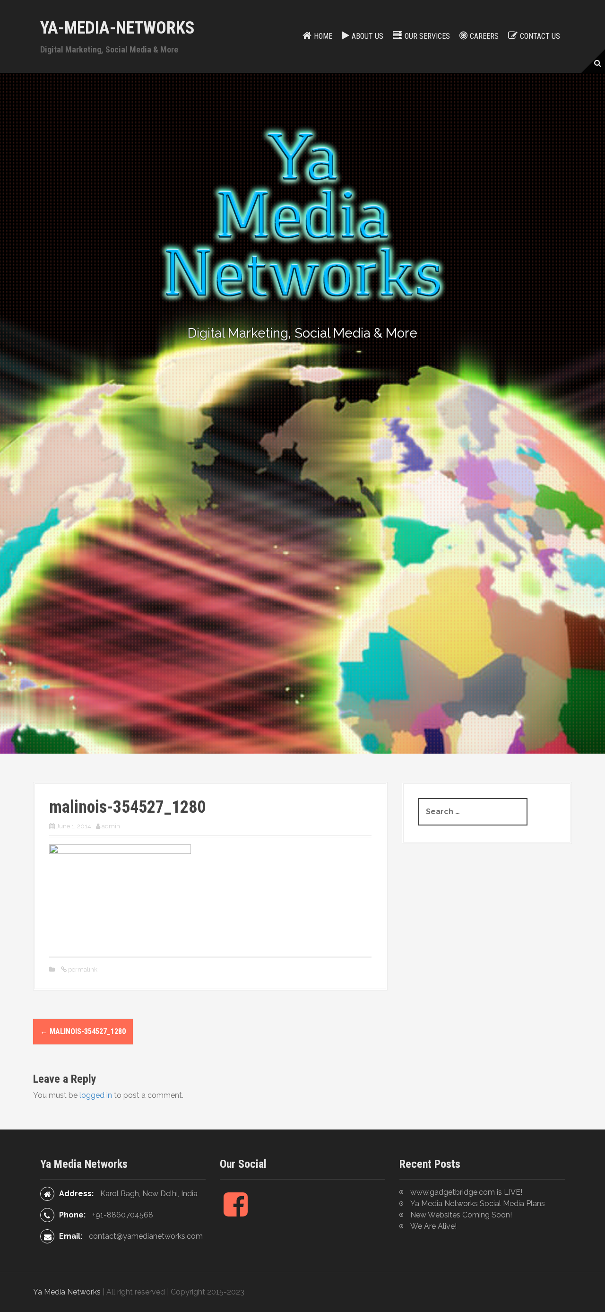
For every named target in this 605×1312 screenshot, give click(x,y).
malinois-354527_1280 (83, 1031)
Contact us (540, 36)
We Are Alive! (433, 1226)
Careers (484, 36)
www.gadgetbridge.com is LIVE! (466, 1192)
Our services (427, 36)
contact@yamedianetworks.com (146, 1236)
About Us (367, 36)
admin (111, 826)
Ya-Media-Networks (117, 28)
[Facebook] (236, 1212)
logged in (95, 1095)
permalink (82, 969)
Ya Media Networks (67, 1291)
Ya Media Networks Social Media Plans (477, 1203)
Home (323, 36)
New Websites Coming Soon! (461, 1214)
